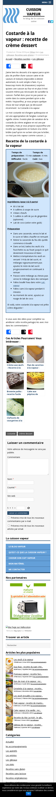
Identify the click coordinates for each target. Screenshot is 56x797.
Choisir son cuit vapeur (22, 558)
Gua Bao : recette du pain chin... (28, 666)
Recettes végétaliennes (16, 778)
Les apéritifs (11, 751)
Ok (28, 794)
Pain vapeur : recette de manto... (29, 703)
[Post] (23, 66)
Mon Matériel (16, 563)
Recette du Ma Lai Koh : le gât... (28, 717)
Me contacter (17, 569)
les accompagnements (38, 662)
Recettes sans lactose (16, 773)
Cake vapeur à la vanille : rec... (27, 710)
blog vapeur (18, 631)
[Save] (30, 66)
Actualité (10, 741)
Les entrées (38, 691)
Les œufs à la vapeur (23, 659)
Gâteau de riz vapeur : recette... (28, 724)
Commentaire (13, 457)
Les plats (10, 764)
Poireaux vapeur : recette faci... (28, 674)
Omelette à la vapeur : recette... (28, 688)
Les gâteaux (38, 59)
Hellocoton (28, 631)
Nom (10, 479)
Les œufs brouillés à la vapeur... (28, 695)
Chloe (32, 52)
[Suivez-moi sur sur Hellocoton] (18, 627)
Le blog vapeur (17, 546)
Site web (11, 495)
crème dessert (25, 433)
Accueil (9, 59)
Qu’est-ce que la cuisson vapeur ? (27, 552)
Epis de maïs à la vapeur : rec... (28, 681)
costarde (11, 433)
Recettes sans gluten (24, 55)
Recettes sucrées (22, 59)
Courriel (11, 487)
